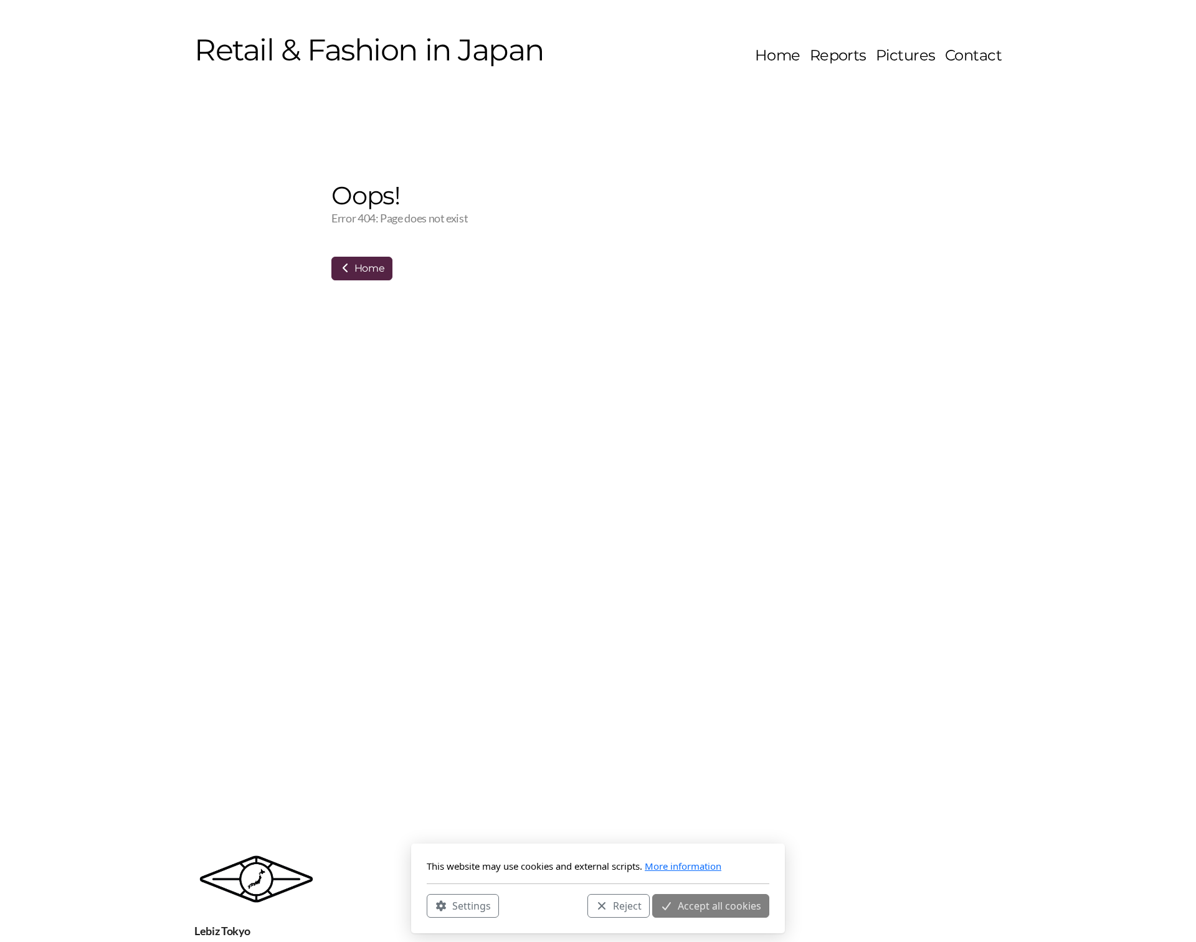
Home (368, 268)
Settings (471, 905)
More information (683, 866)
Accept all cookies (719, 905)
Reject (627, 905)
